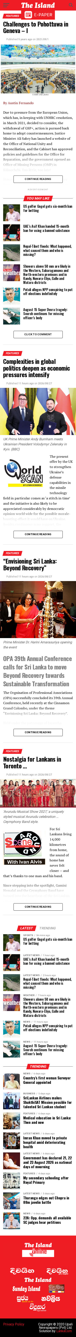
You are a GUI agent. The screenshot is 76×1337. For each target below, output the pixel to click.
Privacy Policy (13, 1324)
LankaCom (64, 1331)
